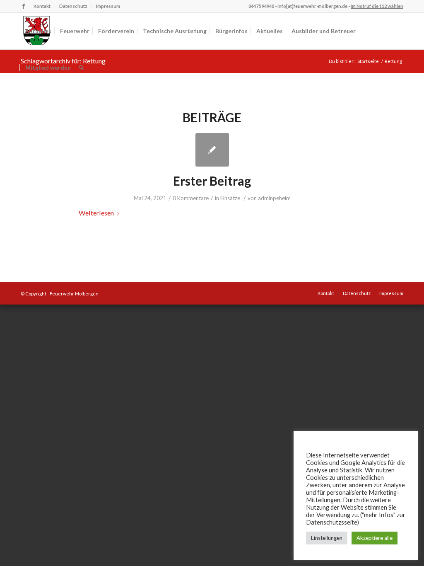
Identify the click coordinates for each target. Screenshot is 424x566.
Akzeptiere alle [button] (375, 538)
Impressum (108, 6)
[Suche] (81, 67)
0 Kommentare (191, 198)
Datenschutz (73, 6)
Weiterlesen (96, 213)
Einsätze (230, 198)
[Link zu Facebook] (23, 6)
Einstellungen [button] (326, 538)
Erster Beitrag (212, 180)
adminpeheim (274, 198)
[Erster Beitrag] (212, 150)
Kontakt (42, 6)
